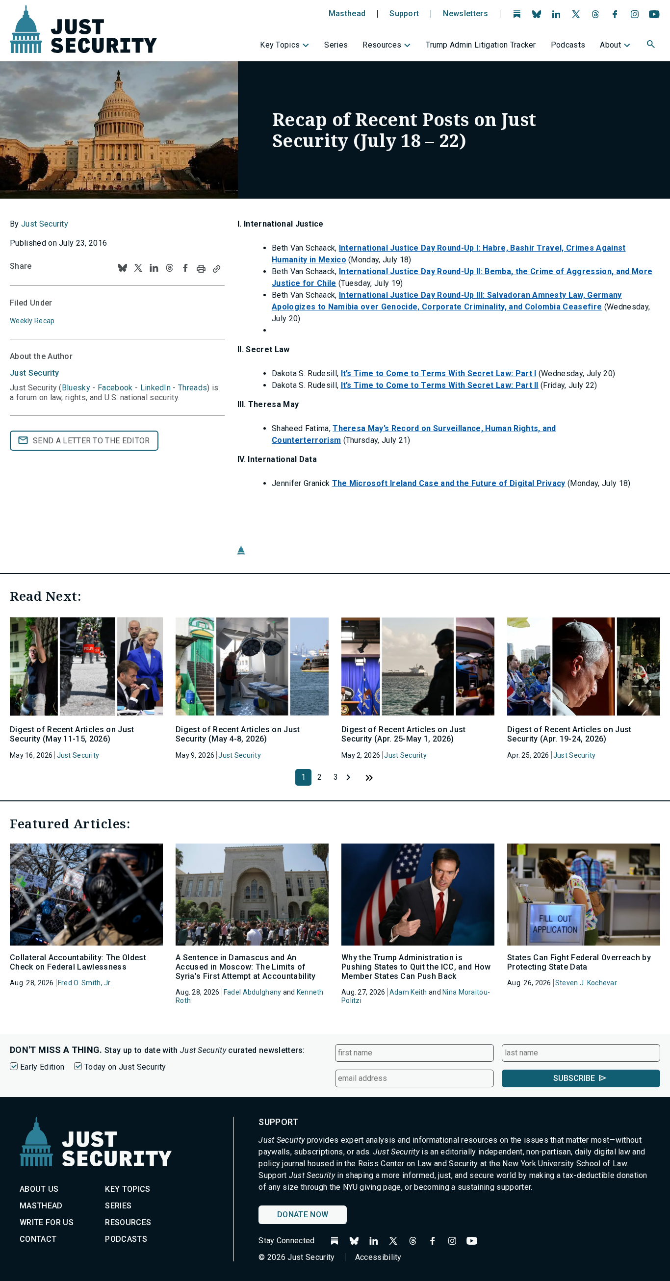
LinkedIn (155, 387)
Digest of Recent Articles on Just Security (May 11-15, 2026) (72, 734)
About (610, 45)
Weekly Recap (32, 321)
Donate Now (302, 1214)
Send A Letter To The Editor (91, 440)
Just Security (44, 224)
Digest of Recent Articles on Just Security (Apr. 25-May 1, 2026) (403, 734)
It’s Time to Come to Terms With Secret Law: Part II (440, 385)
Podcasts (568, 45)
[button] (652, 45)
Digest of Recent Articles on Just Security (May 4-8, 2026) (238, 734)
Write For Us (47, 1222)
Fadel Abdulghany (252, 992)
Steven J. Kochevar (586, 983)
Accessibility (378, 1257)
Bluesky (76, 387)
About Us (39, 1189)
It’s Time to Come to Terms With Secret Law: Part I (439, 373)
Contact (38, 1239)
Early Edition (42, 1067)
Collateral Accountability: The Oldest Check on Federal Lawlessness (78, 962)
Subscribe (574, 1078)
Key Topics (280, 45)
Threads (192, 387)
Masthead (347, 14)
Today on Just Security (125, 1067)
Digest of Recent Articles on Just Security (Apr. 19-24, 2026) (569, 734)
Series (336, 45)
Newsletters (465, 14)
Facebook (115, 387)
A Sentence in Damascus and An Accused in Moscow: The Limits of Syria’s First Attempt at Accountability (245, 967)
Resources (381, 45)
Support (404, 14)
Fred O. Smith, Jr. (85, 983)
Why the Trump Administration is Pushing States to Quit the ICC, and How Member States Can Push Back (415, 967)
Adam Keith (408, 992)
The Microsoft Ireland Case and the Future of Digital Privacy (449, 483)
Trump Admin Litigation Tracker (481, 45)
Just (34, 373)
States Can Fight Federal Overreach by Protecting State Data (579, 962)
